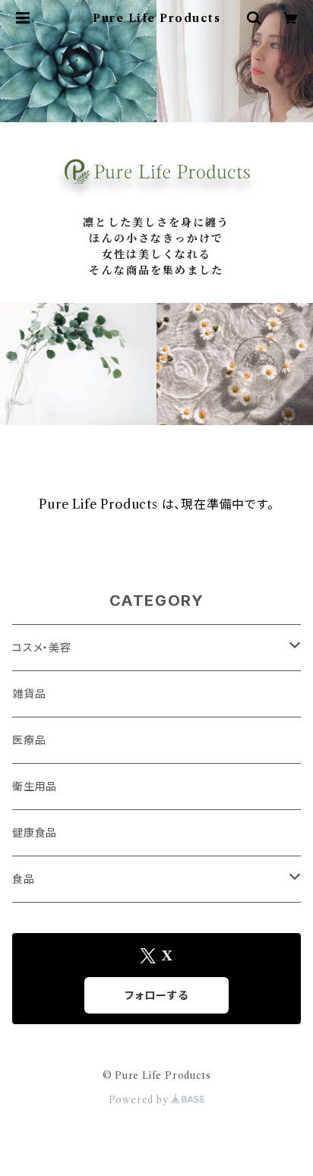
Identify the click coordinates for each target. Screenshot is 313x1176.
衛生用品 (34, 786)
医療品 (29, 740)
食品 (23, 879)
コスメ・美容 (41, 647)
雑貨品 (29, 694)
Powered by (140, 1099)
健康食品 (34, 833)
